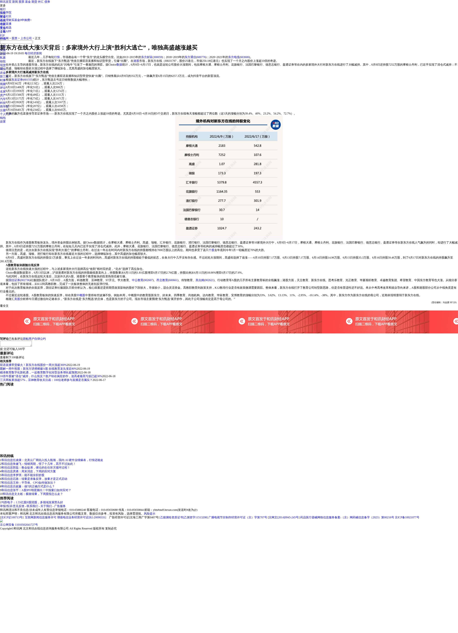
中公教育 (137, 280)
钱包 (3, 117)
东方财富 (147, 57)
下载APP (5, 31)
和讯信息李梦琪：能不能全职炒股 (22, 475)
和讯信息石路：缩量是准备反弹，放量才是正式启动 (34, 478)
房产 (3, 95)
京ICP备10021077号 (407, 517)
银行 (3, 9)
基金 (28, 1)
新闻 (15, 1)
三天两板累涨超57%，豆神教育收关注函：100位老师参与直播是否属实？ (46, 379)
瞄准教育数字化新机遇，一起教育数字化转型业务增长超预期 (38, 372)
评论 (3, 87)
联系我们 (32, 506)
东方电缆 (234, 57)
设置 (3, 121)
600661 (173, 280)
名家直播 (5, 23)
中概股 (81, 295)
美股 (17, 298)
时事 (3, 80)
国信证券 (14, 280)
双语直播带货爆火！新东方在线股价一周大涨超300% (33, 364)
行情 (57, 57)
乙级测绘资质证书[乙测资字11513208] (184, 517)
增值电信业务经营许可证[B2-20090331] (81, 517)
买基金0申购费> (21, 20)
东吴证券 (17, 79)
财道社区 (5, 16)
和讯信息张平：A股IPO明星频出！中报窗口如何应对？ (36, 490)
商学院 (4, 106)
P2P (2, 35)
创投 (3, 61)
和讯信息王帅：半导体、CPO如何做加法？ (28, 482)
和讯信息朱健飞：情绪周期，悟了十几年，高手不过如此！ (38, 463)
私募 (3, 57)
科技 (3, 102)
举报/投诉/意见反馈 (12, 506)
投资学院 (5, 12)
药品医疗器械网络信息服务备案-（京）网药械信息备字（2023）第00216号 (347, 517)
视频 (3, 83)
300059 (158, 57)
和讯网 (4, 38)
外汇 (41, 1)
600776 (201, 57)
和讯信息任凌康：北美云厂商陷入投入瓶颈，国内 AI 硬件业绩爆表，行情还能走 (52, 460)
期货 (34, 1)
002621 (209, 280)
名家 (3, 91)
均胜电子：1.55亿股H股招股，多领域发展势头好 (32, 502)
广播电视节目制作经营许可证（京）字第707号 (237, 517)
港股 (136, 60)
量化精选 (5, 27)
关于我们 (46, 506)
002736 (25, 280)
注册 (3, 110)
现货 (3, 65)
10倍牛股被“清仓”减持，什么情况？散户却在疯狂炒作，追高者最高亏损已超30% (51, 376)
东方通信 (190, 57)
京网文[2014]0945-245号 (284, 517)
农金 (3, 72)
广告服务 (60, 506)
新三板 (4, 76)
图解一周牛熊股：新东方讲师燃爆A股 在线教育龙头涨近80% (38, 368)
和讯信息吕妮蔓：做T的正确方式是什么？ (28, 486)
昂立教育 (162, 280)
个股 (211, 250)
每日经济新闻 (33, 53)
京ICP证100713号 (12, 517)
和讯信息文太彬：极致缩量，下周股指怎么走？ (33, 493)
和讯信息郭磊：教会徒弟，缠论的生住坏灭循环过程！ (35, 467)
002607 (148, 280)
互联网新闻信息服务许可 (40, 517)
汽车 (3, 99)
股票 (21, 1)
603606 (244, 57)
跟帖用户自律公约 (34, 338)
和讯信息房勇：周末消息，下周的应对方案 (28, 471)
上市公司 (26, 38)
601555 (28, 79)
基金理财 (5, 20)
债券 (47, 1)
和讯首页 (5, 1)
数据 (119, 64)
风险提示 (149, 513)
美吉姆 (200, 280)
